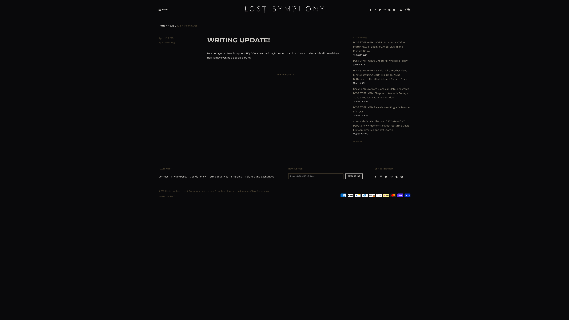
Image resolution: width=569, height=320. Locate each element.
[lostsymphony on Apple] (389, 9)
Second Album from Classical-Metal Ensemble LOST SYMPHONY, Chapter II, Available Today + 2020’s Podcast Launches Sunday (381, 93)
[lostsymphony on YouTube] (394, 9)
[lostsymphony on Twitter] (380, 9)
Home (162, 26)
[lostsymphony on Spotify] (384, 9)
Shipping (236, 176)
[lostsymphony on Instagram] (375, 9)
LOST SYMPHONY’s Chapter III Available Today (380, 60)
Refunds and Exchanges (259, 176)
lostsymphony (174, 191)
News (171, 26)
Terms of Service (218, 176)
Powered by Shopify (167, 196)
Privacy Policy (179, 176)
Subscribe (357, 141)
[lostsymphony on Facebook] (370, 9)
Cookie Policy (198, 176)
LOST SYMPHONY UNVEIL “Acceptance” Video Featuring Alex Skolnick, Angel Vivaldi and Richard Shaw (379, 47)
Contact (163, 176)
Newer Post (283, 75)
